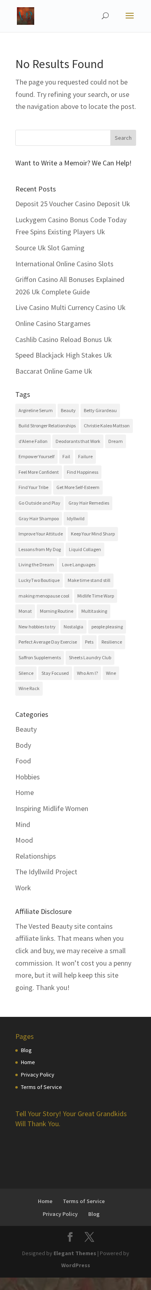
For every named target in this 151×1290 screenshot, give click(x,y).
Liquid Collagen (85, 549)
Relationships (35, 856)
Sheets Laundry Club (90, 657)
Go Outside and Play (39, 503)
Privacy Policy (37, 1074)
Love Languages (78, 564)
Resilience (111, 642)
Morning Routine (56, 611)
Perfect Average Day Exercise (48, 642)
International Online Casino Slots (64, 263)
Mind (22, 824)
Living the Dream (36, 564)
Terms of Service (41, 1087)
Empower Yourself (36, 456)
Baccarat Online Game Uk (53, 371)
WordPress (75, 1265)
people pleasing (107, 627)
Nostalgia (73, 627)
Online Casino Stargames (53, 323)
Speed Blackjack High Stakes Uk (63, 355)
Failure (85, 456)
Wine (111, 673)
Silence (26, 673)
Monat (25, 611)
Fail (66, 456)
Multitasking (94, 611)
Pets (89, 642)
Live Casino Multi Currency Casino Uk (70, 307)
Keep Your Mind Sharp (93, 534)
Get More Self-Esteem (77, 487)
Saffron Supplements (40, 657)
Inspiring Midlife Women (51, 808)
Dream (115, 441)
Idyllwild (76, 518)
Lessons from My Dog (40, 549)
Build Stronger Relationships (47, 426)
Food (23, 760)
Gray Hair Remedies (88, 503)
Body (23, 745)
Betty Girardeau (100, 410)
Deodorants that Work (78, 441)
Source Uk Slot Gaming (50, 247)
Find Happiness (82, 472)
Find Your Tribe (33, 487)
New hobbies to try (37, 627)
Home (24, 792)
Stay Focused (55, 673)
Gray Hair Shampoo (39, 518)
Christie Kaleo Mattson (107, 426)
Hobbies (27, 776)
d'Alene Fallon (33, 441)
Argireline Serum (36, 410)
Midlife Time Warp (95, 596)
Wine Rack (29, 688)
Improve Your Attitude (41, 534)
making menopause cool (44, 596)
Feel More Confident (39, 472)
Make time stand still (89, 580)
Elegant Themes (75, 1253)
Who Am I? (87, 673)
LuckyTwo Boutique (39, 580)
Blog (26, 1050)
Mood (24, 840)
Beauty (68, 410)
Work (23, 887)
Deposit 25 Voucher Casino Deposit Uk (72, 203)
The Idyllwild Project (46, 871)
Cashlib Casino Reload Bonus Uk (63, 339)
